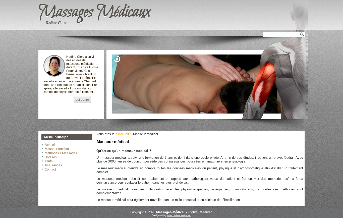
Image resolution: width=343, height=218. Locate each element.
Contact (50, 169)
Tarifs (49, 161)
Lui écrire (82, 99)
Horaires (51, 157)
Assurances (53, 165)
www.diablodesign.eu (179, 215)
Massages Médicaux (94, 12)
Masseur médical (57, 149)
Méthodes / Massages (61, 153)
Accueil (50, 145)
